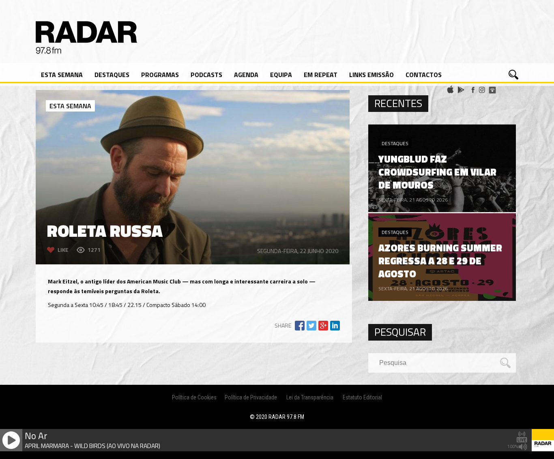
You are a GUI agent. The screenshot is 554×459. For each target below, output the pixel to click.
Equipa (281, 74)
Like (63, 249)
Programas (160, 74)
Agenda (246, 74)
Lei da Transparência (309, 397)
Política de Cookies (194, 397)
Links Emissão (371, 74)
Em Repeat (320, 74)
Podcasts (206, 74)
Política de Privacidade (251, 397)
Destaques (111, 74)
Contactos (424, 74)
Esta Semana (62, 74)
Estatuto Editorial (362, 397)
